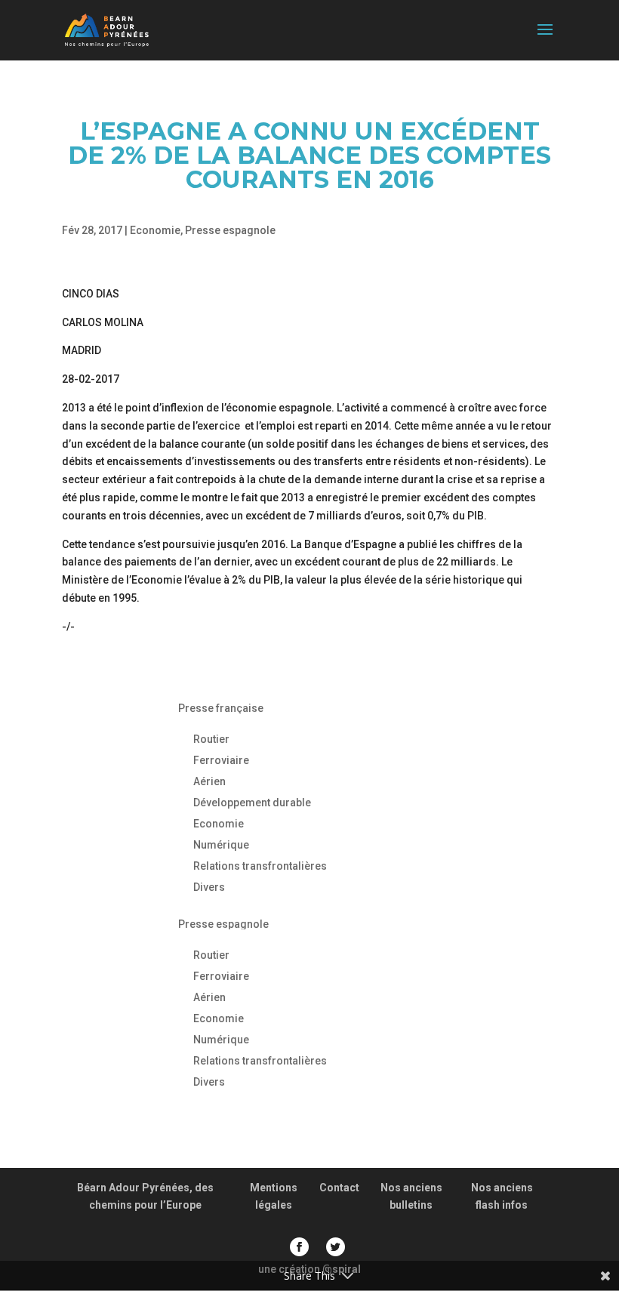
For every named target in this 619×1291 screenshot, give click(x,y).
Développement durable (252, 802)
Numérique (221, 845)
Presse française (220, 708)
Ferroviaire (221, 760)
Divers (209, 887)
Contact (339, 1188)
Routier (211, 739)
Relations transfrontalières (260, 866)
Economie (155, 230)
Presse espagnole (230, 230)
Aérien (209, 781)
